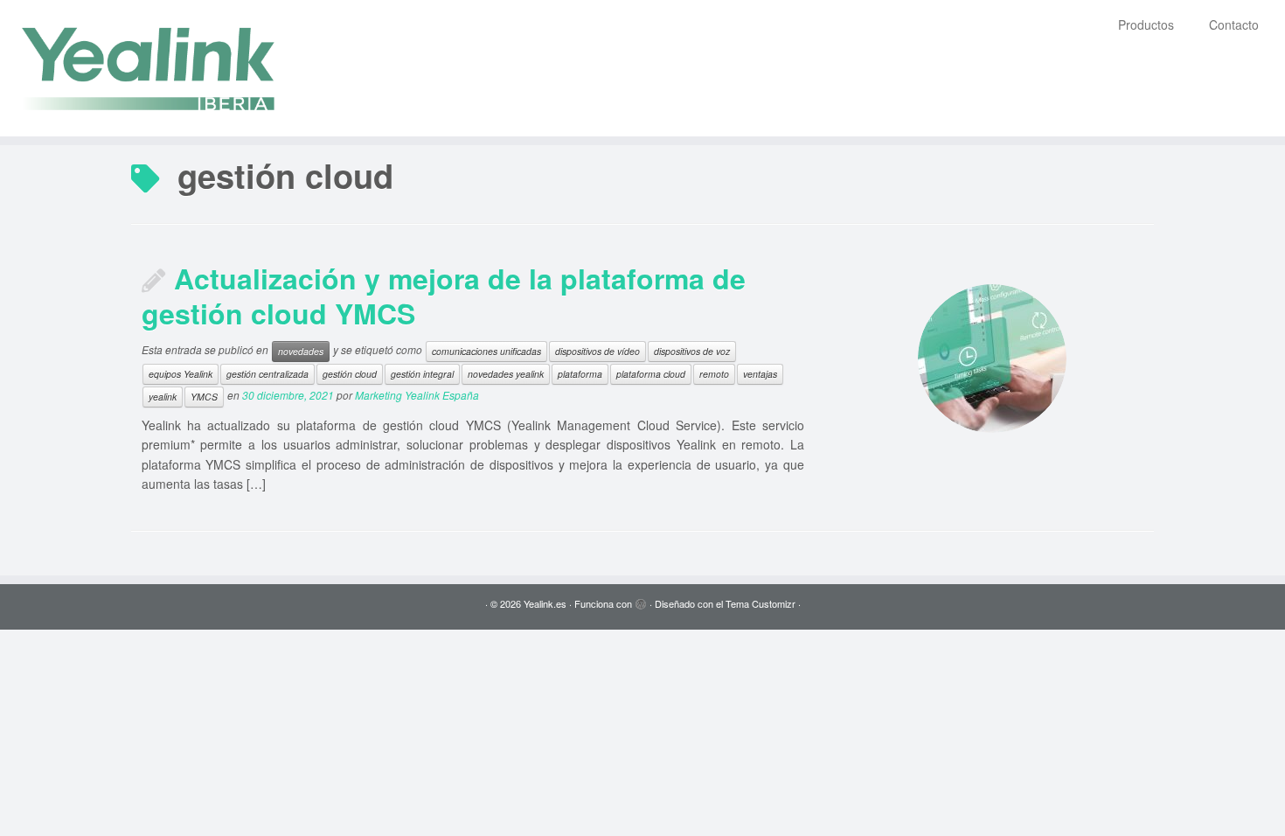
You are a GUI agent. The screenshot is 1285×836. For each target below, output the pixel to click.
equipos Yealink (180, 373)
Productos (1146, 24)
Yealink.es (545, 603)
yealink (163, 396)
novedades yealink (506, 373)
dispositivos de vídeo (597, 351)
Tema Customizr (760, 603)
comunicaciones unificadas (486, 351)
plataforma (580, 373)
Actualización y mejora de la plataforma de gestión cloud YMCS (444, 295)
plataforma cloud (650, 373)
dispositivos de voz (692, 351)
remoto (714, 373)
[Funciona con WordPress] (641, 600)
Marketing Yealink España (417, 394)
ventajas (760, 373)
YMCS (204, 396)
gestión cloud (350, 373)
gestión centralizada (267, 373)
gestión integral (422, 373)
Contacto (1234, 24)
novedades (300, 351)
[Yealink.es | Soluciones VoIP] (148, 68)
